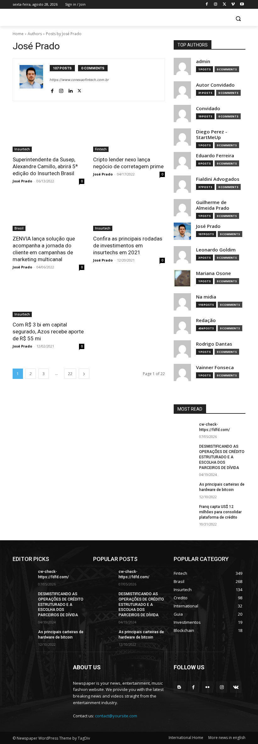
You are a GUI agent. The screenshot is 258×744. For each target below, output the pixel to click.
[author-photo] (35, 79)
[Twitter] (224, 4)
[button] (238, 18)
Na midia (206, 297)
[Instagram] (215, 4)
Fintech (101, 149)
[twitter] (79, 89)
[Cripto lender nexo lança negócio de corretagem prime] (129, 134)
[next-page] (84, 374)
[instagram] (61, 89)
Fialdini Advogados (217, 179)
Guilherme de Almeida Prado (212, 205)
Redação (206, 320)
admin (203, 61)
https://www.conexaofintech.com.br (79, 80)
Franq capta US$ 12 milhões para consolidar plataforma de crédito (220, 512)
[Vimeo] (233, 4)
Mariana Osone (213, 273)
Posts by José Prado (63, 33)
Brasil (19, 228)
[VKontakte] (235, 687)
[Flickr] (207, 687)
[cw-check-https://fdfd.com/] (184, 429)
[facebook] (52, 89)
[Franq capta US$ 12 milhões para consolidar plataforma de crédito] (184, 511)
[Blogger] (179, 687)
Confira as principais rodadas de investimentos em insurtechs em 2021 (127, 245)
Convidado (208, 108)
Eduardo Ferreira (215, 156)
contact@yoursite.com (116, 716)
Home (18, 33)
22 (70, 373)
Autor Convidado (215, 85)
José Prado (22, 181)
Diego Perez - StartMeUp (211, 134)
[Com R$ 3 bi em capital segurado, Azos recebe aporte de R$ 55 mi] (48, 299)
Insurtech (22, 149)
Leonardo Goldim (216, 250)
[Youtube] (241, 4)
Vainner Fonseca (215, 367)
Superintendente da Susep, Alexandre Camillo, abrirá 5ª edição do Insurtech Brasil (45, 166)
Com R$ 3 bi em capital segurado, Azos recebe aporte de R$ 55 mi (48, 331)
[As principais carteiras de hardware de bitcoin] (184, 489)
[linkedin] (70, 89)
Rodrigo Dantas (214, 344)
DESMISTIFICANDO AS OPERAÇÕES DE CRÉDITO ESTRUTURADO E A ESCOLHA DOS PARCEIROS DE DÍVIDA (221, 457)
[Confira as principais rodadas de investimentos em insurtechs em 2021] (129, 213)
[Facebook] (206, 4)
